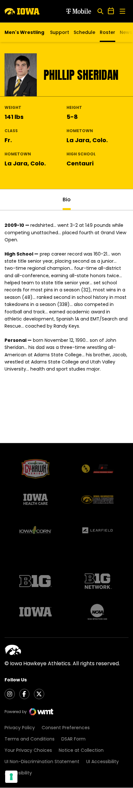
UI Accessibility (102, 761)
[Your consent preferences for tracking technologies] (11, 777)
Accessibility (18, 773)
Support (59, 32)
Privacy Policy (20, 727)
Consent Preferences (66, 727)
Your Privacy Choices (28, 750)
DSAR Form (73, 739)
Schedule (84, 32)
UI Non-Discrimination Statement (42, 761)
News (126, 32)
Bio (67, 199)
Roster (107, 32)
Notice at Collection (81, 750)
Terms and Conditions (30, 739)
